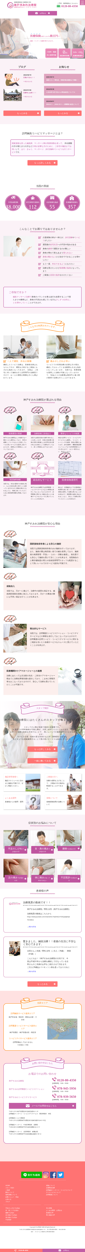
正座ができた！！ (29, 77)
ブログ (7, 1202)
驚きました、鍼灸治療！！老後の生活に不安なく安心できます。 (49, 943)
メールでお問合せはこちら (44, 1105)
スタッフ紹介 (9, 1188)
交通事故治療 (50, 1188)
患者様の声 (49, 1213)
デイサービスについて (53, 1192)
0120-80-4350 (69, 6)
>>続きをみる (27, 81)
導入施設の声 (50, 1215)
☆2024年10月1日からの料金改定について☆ (60, 92)
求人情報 (49, 1208)
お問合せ (43, 13)
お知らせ (8, 1199)
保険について (50, 1185)
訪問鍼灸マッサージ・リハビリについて (59, 1190)
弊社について (9, 1192)
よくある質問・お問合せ (54, 1210)
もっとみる (22, 113)
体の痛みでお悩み (11, 1217)
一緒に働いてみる (42, 760)
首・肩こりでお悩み (12, 1210)
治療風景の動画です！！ (37, 902)
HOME (7, 1185)
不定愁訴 (8, 1220)
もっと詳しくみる (42, 162)
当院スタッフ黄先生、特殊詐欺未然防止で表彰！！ (63, 80)
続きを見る (32, 927)
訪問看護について (52, 1195)
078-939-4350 (53, 1229)
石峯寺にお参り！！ (29, 93)
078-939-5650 (66, 1096)
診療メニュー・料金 (12, 1197)
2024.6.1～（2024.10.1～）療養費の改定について (62, 104)
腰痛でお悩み (9, 1213)
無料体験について (11, 1195)
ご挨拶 (7, 1190)
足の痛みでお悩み (11, 1215)
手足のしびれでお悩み (12, 1208)
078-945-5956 (66, 1088)
